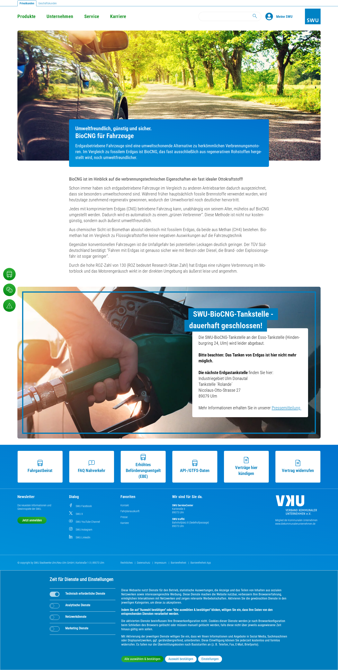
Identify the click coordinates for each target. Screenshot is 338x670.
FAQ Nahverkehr (91, 470)
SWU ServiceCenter (182, 505)
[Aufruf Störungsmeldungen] (9, 305)
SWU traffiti (178, 519)
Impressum (161, 562)
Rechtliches (126, 562)
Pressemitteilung (286, 407)
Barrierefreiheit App (201, 562)
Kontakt (124, 505)
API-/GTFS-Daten (194, 470)
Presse (124, 517)
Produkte (26, 16)
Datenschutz (144, 562)
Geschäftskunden (47, 3)
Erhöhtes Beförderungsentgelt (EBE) (143, 470)
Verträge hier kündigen (246, 470)
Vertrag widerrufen (298, 470)
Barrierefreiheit (179, 562)
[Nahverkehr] (9, 274)
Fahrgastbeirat (40, 470)
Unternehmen (60, 16)
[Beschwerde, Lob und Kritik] (9, 290)
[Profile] (270, 16)
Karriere (118, 16)
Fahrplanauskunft (129, 511)
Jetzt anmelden (32, 520)
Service (91, 16)
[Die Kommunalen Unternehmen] (296, 506)
